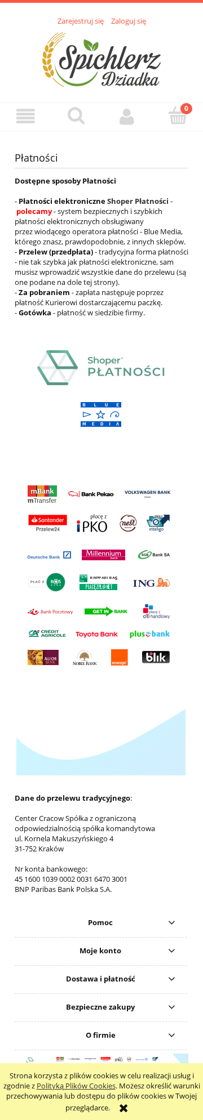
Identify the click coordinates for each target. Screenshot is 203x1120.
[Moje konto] (127, 116)
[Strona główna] (101, 58)
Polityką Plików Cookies (76, 1086)
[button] (25, 116)
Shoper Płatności (138, 201)
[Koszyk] (177, 115)
